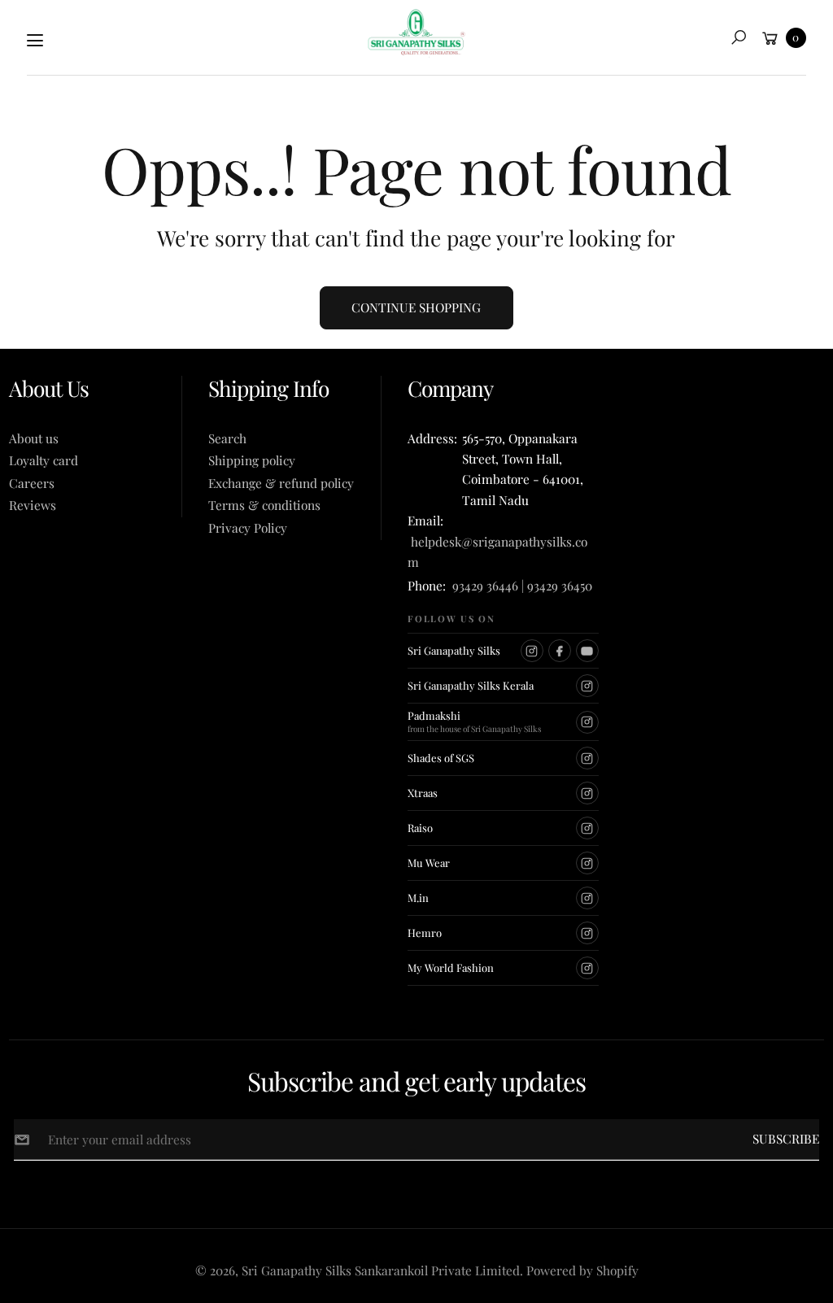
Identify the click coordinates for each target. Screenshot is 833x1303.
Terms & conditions (264, 504)
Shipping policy (251, 459)
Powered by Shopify (582, 1270)
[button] (738, 37)
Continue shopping (416, 307)
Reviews (32, 504)
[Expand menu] (35, 41)
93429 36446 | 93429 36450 (522, 585)
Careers (32, 482)
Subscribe (785, 1138)
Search (227, 438)
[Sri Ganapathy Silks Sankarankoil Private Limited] (416, 33)
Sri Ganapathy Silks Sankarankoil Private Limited (381, 1270)
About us (34, 438)
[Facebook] (559, 650)
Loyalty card (43, 459)
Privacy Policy (247, 527)
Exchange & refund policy (281, 482)
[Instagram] (532, 650)
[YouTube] (587, 650)
